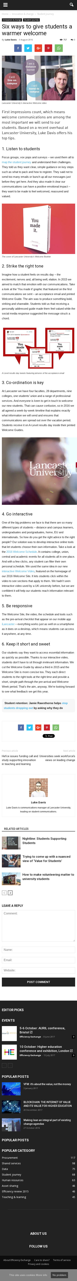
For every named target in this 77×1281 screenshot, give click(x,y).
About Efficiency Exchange (17, 1260)
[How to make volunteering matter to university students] (11, 878)
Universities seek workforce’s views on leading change (57, 758)
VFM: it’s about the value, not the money (47, 1084)
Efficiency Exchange (30, 1036)
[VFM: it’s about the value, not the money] (11, 1088)
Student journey (31, 20)
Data (5, 1169)
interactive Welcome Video (18, 571)
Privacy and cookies (38, 1264)
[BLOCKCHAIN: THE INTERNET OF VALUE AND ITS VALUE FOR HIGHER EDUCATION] (11, 1106)
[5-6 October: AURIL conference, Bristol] (9, 1033)
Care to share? (42, 1260)
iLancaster (8, 624)
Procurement (10, 1157)
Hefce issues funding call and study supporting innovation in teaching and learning (20, 760)
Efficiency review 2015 (15, 1191)
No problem (59, 1275)
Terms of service (62, 1260)
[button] (72, 5)
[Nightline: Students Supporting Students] (11, 843)
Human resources (12, 1180)
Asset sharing (10, 1186)
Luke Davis (11, 39)
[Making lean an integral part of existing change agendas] (11, 1124)
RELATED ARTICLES (16, 828)
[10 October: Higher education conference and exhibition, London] (9, 1052)
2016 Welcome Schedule (21, 551)
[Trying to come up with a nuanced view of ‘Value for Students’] (11, 860)
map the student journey (16, 162)
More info (41, 1275)
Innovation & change (12, 20)
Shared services (11, 1163)
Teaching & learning (14, 1197)
